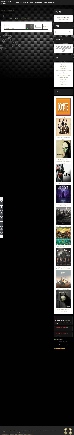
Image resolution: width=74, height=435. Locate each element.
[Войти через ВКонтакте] (60, 47)
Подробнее (45, 26)
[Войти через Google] (69, 47)
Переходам (26, 18)
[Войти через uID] (57, 47)
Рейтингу (21, 18)
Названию (15, 18)
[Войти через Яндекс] (66, 47)
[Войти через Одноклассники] (63, 50)
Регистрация (62, 19)
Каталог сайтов (10, 10)
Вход (67, 19)
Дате (10, 18)
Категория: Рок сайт (9, 28)
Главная (3, 10)
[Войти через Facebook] (63, 47)
